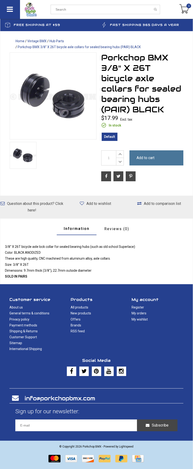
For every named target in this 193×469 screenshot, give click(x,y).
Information (76, 228)
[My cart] (184, 9)
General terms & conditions (29, 313)
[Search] (155, 9)
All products (79, 307)
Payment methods (23, 325)
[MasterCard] (54, 458)
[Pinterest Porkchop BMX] (96, 371)
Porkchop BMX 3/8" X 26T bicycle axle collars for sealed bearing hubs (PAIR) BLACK (79, 47)
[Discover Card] (88, 458)
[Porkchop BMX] (35, 9)
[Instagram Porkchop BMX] (121, 371)
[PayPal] (105, 458)
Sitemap (15, 343)
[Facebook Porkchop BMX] (71, 371)
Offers (75, 319)
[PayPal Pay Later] (121, 458)
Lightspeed (126, 446)
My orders (139, 313)
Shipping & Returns (23, 331)
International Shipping (25, 349)
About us (16, 307)
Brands (76, 325)
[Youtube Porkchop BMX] (109, 371)
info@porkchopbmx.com (60, 398)
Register (138, 307)
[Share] (106, 176)
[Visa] (71, 458)
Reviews (116, 229)
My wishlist (140, 319)
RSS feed (78, 331)
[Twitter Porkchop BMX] (84, 371)
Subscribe (160, 425)
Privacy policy (19, 319)
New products (81, 313)
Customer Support (23, 337)
